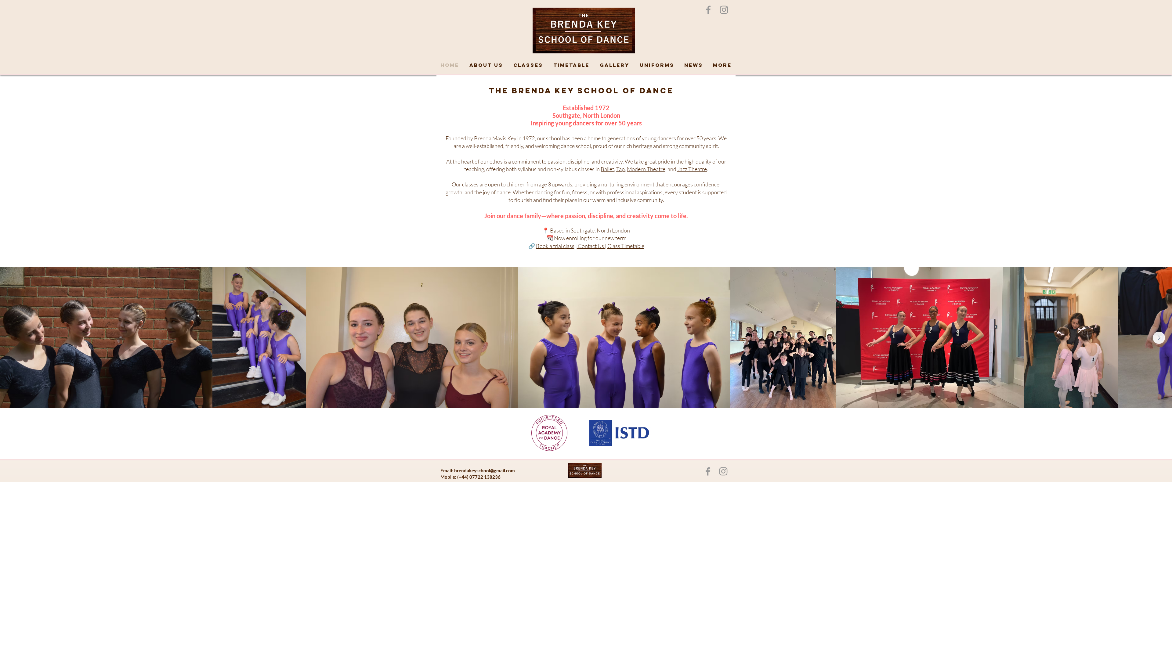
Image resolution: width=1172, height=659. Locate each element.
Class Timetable (625, 246)
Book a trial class (555, 246)
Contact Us (591, 246)
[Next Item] (1159, 338)
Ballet (607, 169)
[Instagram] (723, 9)
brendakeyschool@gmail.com (484, 470)
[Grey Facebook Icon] (708, 9)
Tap (620, 169)
